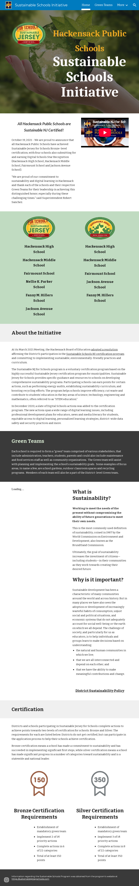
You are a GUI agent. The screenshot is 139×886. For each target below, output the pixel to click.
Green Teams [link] (104, 5)
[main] (90, 61)
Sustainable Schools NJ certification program (95, 354)
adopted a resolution (104, 349)
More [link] (120, 5)
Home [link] (86, 5)
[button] (134, 5)
